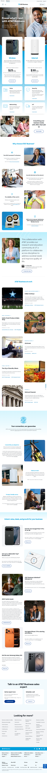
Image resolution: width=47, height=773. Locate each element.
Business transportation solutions (39, 726)
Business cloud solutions (28, 720)
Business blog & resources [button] (16, 756)
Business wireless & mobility (7, 720)
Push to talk (4, 731)
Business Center (5, 765)
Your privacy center (10, 767)
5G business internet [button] (15, 754)
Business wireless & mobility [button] (16, 752)
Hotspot (3, 733)
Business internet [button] (5, 752)
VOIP (16, 731)
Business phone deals (6, 722)
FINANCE (27, 389)
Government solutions (40, 729)
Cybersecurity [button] (38, 754)
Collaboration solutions (28, 739)
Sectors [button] (25, 756)
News (36, 762)
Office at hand (28, 723)
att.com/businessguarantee (14, 161)
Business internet (18, 724)
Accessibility (17, 767)
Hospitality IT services (40, 722)
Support (44, 1)
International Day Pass (19, 729)
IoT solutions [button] (4, 754)
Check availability (6, 565)
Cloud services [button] (27, 754)
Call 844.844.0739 (6, 622)
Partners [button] (37, 756)
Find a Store (13, 765)
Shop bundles (39, 131)
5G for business (5, 724)
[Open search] (5, 4)
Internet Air (17, 722)
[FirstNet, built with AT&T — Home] (23, 4)
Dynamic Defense (28, 736)
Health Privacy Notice (33, 767)
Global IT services (28, 730)
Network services (18, 720)
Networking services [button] (39, 752)
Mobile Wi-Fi (34, 353)
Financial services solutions (39, 736)
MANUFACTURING (29, 340)
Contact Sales (39, 1)
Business (8, 0)
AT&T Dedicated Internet (38, 305)
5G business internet (19, 726)
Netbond (27, 725)
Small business (5, 729)
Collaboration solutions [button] (28, 752)
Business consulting (40, 720)
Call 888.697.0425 (9, 701)
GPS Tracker (27, 728)
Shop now (28, 542)
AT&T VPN (36, 402)
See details (16, 456)
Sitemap (25, 762)
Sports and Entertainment (32, 291)
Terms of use (4, 767)
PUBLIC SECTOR (5, 365)
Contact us (30, 701)
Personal (2, 0)
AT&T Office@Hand (17, 329)
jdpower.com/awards (34, 225)
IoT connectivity (28, 353)
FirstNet (37, 742)
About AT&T (13, 762)
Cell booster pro (5, 726)
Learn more (17, 430)
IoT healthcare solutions (17, 734)
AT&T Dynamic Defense (29, 305)
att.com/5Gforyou (16, 204)
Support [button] (3, 756)
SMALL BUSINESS (6, 315)
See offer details (17, 76)
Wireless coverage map (5, 763)
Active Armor (4, 735)
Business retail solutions (39, 739)
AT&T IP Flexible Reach (6, 377)
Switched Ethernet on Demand (7, 329)
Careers (25, 765)
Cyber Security (40, 767)
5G (35, 765)
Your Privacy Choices (23, 767)
